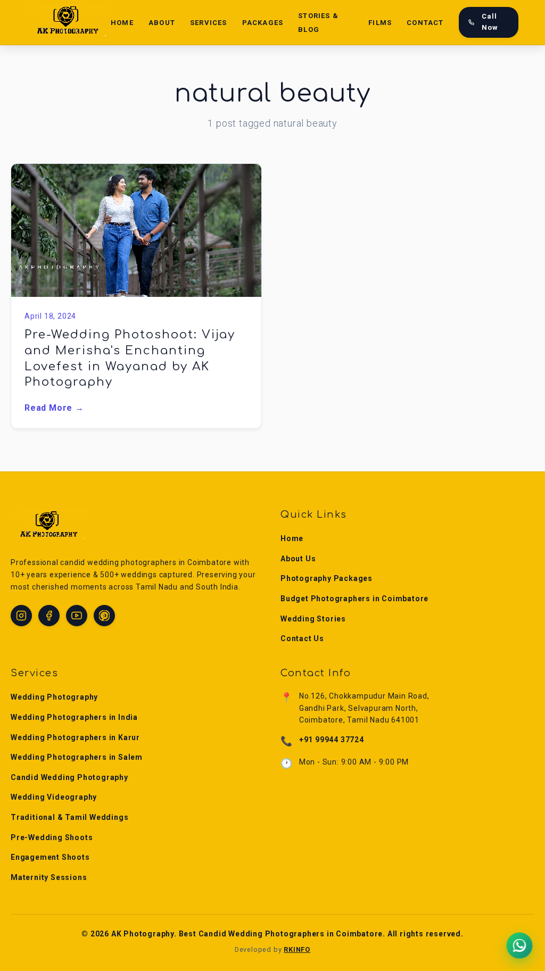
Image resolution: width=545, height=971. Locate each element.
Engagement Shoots (50, 857)
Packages (263, 23)
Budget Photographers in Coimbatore (354, 598)
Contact (425, 23)
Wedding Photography (54, 697)
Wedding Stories (313, 619)
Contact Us (302, 638)
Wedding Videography (54, 797)
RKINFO (297, 949)
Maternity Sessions (49, 877)
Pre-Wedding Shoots (52, 837)
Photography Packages (326, 578)
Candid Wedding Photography (69, 777)
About (161, 23)
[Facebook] (49, 615)
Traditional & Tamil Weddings (69, 817)
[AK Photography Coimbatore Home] (69, 22)
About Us (298, 558)
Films (380, 23)
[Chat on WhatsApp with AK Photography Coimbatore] (519, 945)
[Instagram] (21, 615)
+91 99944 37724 (331, 739)
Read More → (54, 408)
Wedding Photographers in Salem (77, 757)
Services (208, 23)
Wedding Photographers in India (74, 717)
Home (122, 23)
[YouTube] (76, 615)
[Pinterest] (104, 615)
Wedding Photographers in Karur (75, 737)
